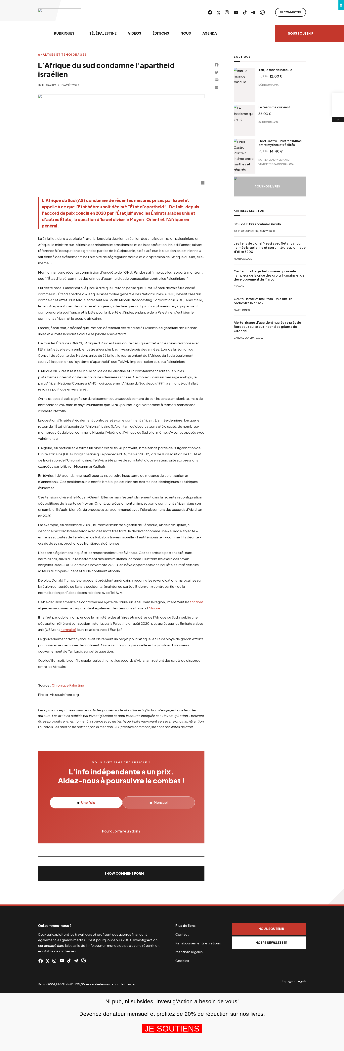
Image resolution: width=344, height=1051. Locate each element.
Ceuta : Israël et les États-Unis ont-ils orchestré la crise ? (263, 301)
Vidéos (134, 33)
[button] (121, 873)
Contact (182, 934)
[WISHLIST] (338, 111)
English (301, 981)
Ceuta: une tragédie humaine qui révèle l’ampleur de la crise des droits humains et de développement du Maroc (269, 275)
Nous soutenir (300, 33)
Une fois (88, 802)
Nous (186, 33)
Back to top (336, 896)
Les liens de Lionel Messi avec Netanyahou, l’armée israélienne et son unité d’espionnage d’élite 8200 (270, 247)
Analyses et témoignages (62, 54)
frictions (196, 602)
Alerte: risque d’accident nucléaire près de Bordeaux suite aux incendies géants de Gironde (267, 327)
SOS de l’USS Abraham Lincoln (257, 224)
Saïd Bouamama (268, 84)
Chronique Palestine (68, 685)
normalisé (68, 629)
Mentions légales (189, 952)
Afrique (154, 608)
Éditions (160, 33)
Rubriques (64, 33)
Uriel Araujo (47, 85)
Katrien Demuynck (270, 159)
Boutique (242, 56)
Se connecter (291, 12)
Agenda (209, 33)
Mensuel (160, 802)
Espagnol (288, 981)
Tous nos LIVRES (267, 186)
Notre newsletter (271, 942)
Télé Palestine (102, 33)
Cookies (182, 960)
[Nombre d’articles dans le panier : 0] (338, 99)
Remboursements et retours (198, 943)
